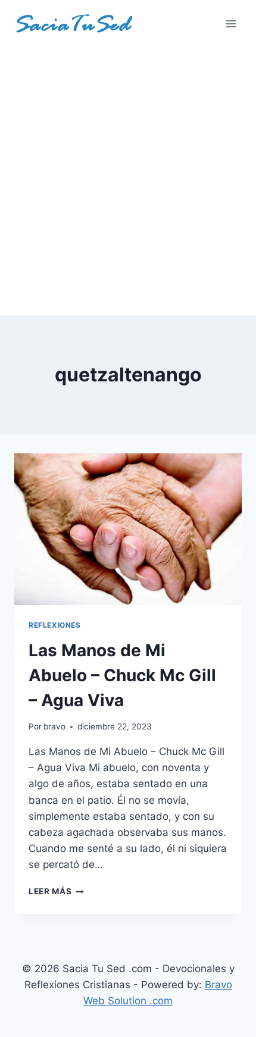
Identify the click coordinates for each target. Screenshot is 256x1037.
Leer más (56, 891)
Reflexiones (55, 625)
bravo (54, 726)
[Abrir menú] (231, 23)
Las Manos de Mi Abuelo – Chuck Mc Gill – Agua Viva (122, 675)
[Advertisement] (128, 181)
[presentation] (128, 529)
